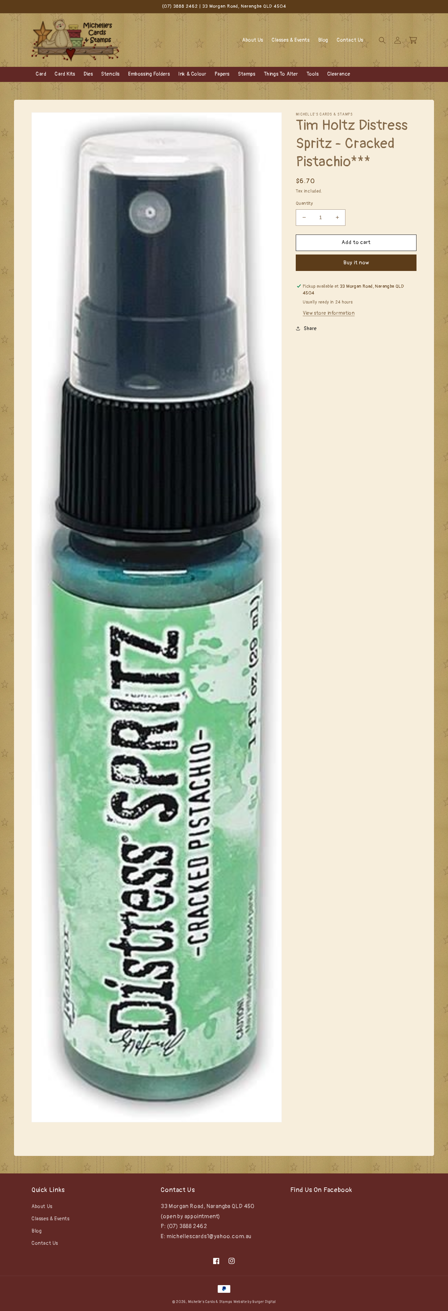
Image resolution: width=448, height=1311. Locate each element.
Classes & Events (50, 1219)
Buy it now (356, 262)
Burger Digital (264, 1302)
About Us (41, 1206)
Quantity (304, 203)
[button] (382, 40)
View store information (329, 313)
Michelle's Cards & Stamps (210, 1302)
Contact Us (44, 1243)
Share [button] (310, 329)
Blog (36, 1231)
